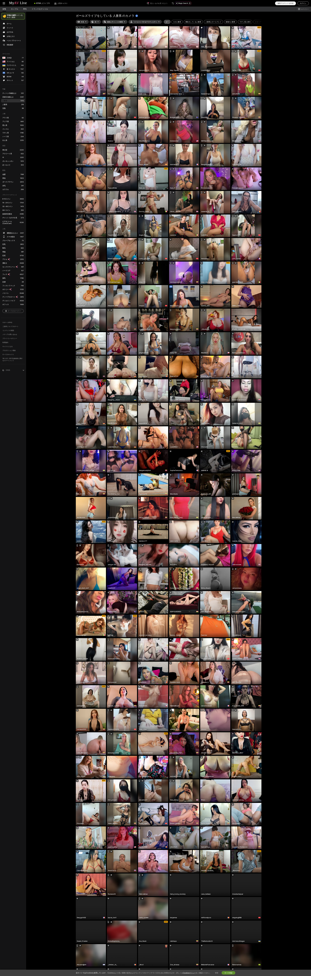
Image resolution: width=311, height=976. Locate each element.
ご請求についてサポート (10, 326)
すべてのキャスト (8, 354)
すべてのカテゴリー (14, 311)
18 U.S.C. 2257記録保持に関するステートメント (12, 359)
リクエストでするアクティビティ (145, 22)
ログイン (303, 3)
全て (167, 22)
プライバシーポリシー (9, 338)
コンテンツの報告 (8, 330)
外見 (82, 22)
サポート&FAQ (7, 322)
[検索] (173, 3)
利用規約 (5, 342)
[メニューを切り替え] (4, 3)
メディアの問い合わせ (9, 334)
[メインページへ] (20, 3)
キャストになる (7, 346)
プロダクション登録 (9, 350)
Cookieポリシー (189, 973)
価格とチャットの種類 (115, 22)
